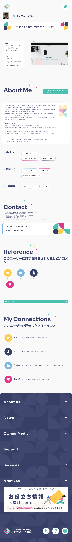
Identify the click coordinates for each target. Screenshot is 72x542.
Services (12, 465)
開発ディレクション (29, 170)
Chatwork (35, 187)
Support (11, 449)
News (9, 418)
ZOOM (45, 187)
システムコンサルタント (30, 159)
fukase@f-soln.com (18, 226)
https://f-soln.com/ (15, 230)
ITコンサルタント (48, 159)
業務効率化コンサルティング (31, 176)
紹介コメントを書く (10, 301)
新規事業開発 (44, 170)
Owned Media (16, 434)
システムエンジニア (29, 153)
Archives (12, 481)
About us (12, 402)
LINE (24, 187)
